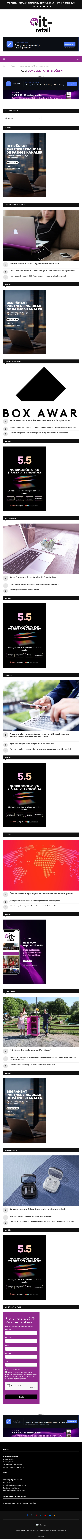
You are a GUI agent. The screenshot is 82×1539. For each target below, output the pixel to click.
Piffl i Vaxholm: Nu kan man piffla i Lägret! (30, 1050)
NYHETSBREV (12, 3)
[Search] (78, 59)
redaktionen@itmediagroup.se (14, 1491)
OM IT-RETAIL (33, 3)
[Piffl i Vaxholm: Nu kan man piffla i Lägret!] (41, 1022)
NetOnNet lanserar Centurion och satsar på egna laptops (30, 1216)
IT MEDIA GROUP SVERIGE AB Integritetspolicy (19, 1503)
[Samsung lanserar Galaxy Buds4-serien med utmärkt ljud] (41, 1180)
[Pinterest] (37, 6)
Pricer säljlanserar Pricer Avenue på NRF (24, 590)
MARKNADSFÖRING (48, 3)
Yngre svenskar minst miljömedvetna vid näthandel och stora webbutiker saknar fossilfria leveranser (39, 735)
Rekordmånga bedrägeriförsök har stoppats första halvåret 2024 (33, 906)
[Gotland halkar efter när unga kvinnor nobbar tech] (41, 235)
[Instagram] (34, 6)
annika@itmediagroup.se (17, 1485)
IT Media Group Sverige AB (58, 1530)
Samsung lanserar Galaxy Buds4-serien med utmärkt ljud (37, 1209)
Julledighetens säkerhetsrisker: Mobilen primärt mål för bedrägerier (35, 901)
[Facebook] (31, 6)
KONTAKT (22, 3)
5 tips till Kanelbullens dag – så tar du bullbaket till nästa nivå (32, 1065)
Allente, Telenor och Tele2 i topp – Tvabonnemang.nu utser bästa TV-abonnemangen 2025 (43, 428)
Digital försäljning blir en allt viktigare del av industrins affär (32, 744)
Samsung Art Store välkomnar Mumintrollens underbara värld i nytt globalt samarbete (42, 1221)
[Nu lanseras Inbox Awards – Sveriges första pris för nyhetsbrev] (41, 392)
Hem (4, 66)
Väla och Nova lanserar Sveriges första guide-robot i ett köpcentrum (35, 584)
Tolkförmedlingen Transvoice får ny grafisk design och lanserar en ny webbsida (39, 433)
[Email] (47, 6)
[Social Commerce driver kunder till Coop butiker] (41, 549)
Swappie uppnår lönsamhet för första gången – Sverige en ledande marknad (38, 276)
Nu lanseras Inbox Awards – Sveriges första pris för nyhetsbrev (40, 420)
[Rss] (50, 6)
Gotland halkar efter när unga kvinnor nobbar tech (34, 263)
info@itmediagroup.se (16, 1467)
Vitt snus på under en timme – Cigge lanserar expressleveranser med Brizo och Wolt (40, 749)
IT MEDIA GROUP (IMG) (66, 3)
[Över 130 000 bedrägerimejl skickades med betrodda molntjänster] (41, 865)
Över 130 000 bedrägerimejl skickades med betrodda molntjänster (41, 893)
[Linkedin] (40, 6)
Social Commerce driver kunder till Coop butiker (33, 577)
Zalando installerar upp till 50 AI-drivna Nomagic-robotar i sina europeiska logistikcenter (42, 271)
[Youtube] (44, 6)
